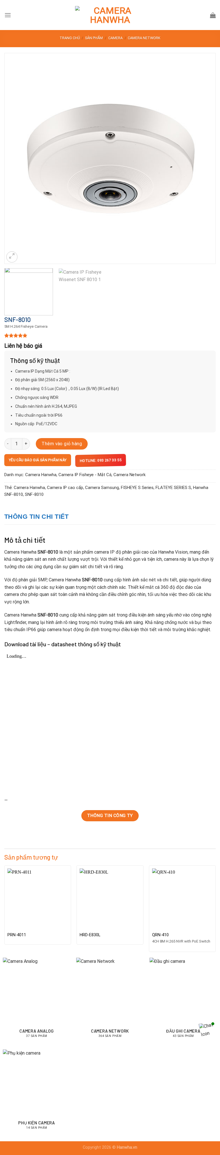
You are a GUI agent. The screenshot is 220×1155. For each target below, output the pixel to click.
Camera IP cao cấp (65, 487)
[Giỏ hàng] (213, 15)
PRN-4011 (16, 935)
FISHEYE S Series (137, 487)
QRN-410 (160, 935)
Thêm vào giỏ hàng (62, 443)
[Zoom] (11, 257)
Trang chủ (70, 38)
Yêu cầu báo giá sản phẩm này (37, 460)
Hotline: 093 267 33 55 (100, 460)
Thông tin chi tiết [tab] (36, 516)
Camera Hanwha (40, 474)
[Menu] (7, 15)
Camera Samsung (102, 487)
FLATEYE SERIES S (173, 487)
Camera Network (144, 38)
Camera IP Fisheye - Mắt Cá (84, 474)
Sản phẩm (94, 38)
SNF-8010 (34, 494)
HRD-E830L (90, 935)
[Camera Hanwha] (110, 15)
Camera (115, 38)
